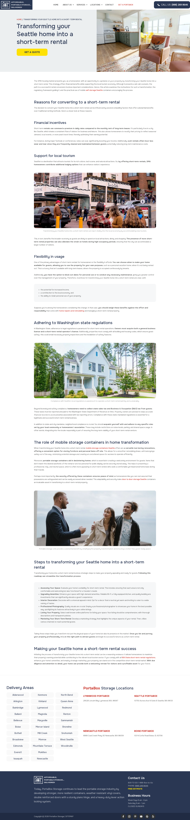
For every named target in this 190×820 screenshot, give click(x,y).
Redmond (67, 707)
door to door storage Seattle (134, 479)
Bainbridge (18, 707)
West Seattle (67, 739)
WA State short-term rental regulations (138, 657)
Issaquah (18, 758)
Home (55, 5)
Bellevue (18, 720)
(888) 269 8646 (174, 4)
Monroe (42, 739)
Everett (18, 752)
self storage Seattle (94, 90)
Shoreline (67, 726)
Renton (67, 714)
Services (81, 5)
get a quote (32, 52)
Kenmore (42, 695)
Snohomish (66, 733)
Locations (95, 5)
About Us (67, 5)
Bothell (18, 733)
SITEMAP (69, 816)
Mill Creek (42, 733)
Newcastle (42, 758)
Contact (109, 5)
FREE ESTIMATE (135, 789)
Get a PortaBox (125, 5)
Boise (18, 726)
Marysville (42, 720)
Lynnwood (42, 707)
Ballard (18, 714)
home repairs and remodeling (71, 311)
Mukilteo (42, 752)
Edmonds (18, 746)
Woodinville (67, 746)
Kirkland (42, 701)
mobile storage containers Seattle (100, 448)
